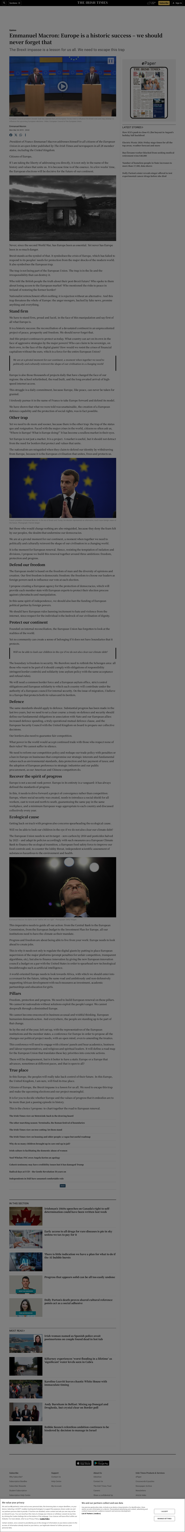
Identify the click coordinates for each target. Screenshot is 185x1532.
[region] (92, 1515)
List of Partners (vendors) (91, 1513)
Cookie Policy (45, 1519)
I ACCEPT (164, 1511)
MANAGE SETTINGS (164, 1518)
